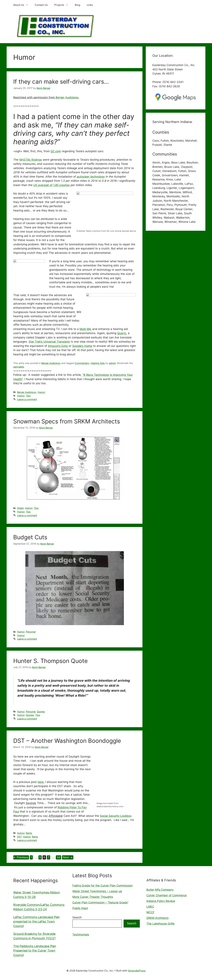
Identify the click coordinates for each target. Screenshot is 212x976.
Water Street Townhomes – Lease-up (97, 891)
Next (68, 857)
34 (58, 857)
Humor (41, 392)
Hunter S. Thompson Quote (50, 660)
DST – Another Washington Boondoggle (67, 740)
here (41, 782)
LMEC (150, 906)
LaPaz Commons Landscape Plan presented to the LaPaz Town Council (36, 921)
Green (20, 508)
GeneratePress (137, 970)
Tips (28, 395)
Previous (20, 857)
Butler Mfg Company (160, 889)
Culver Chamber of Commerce (166, 895)
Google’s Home (82, 346)
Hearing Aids (98, 363)
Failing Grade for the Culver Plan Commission (102, 885)
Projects (59, 4)
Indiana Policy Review (160, 901)
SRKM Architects (157, 918)
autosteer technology (91, 176)
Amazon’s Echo (58, 346)
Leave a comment (27, 399)
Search (77, 917)
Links (90, 4)
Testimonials (80, 934)
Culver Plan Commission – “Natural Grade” (100, 902)
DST (19, 836)
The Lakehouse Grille (160, 923)
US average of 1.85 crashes (51, 185)
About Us (18, 4)
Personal (30, 631)
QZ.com (56, 151)
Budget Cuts (30, 537)
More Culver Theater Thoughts (92, 896)
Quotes (41, 711)
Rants (29, 833)
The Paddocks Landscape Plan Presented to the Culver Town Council (34, 950)
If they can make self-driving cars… (61, 81)
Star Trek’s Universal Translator (49, 341)
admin (112, 363)
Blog (77, 4)
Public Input (80, 908)
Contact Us (41, 4)
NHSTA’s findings (30, 159)
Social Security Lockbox (116, 815)
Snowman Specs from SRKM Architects (66, 421)
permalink (18, 366)
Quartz (121, 333)
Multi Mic (85, 329)
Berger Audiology (67, 97)
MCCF (150, 912)
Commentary (82, 363)
